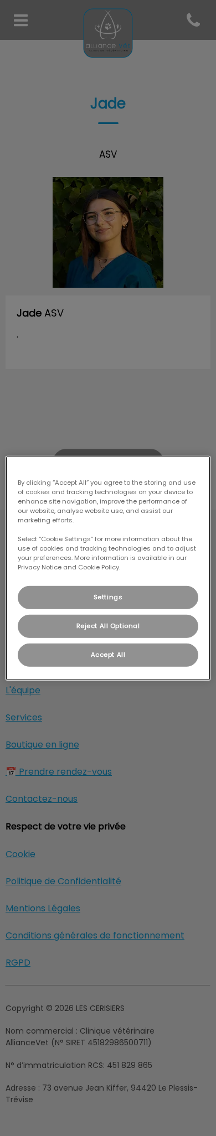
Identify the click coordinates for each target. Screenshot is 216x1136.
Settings (108, 597)
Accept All (108, 654)
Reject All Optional (108, 625)
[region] (108, 567)
